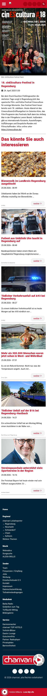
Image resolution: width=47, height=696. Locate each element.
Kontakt (6, 583)
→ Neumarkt (8, 527)
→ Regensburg (9, 524)
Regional (6, 516)
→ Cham (6, 533)
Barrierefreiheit (9, 645)
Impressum (7, 586)
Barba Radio (8, 604)
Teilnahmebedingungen (13, 592)
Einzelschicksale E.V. (12, 580)
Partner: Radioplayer (11, 639)
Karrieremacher (9, 624)
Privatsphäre (8, 642)
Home (5, 509)
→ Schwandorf (9, 530)
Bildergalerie (8, 613)
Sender (6, 563)
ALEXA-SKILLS (9, 556)
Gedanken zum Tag (11, 607)
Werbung (6, 577)
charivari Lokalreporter (12, 521)
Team (5, 568)
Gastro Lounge (9, 633)
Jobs (5, 574)
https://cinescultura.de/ (11, 129)
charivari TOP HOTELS (12, 627)
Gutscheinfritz (9, 636)
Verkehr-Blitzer (9, 630)
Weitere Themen (10, 539)
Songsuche (7, 553)
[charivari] (10, 3)
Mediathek (7, 599)
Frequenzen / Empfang (12, 571)
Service (6, 620)
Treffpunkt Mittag (10, 610)
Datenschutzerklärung (12, 589)
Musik (5, 546)
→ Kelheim (7, 536)
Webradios (7, 550)
